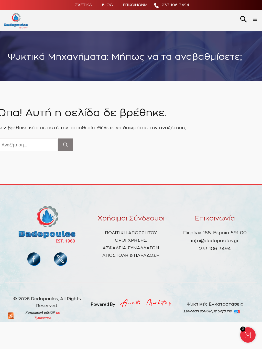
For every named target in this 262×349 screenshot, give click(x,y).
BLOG (107, 5)
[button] (248, 335)
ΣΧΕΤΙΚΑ (83, 5)
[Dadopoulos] (16, 20)
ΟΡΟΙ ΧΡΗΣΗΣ (131, 240)
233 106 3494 (175, 5)
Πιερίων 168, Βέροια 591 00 (215, 233)
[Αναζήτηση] (65, 144)
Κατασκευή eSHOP (40, 312)
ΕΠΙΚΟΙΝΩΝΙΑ (135, 5)
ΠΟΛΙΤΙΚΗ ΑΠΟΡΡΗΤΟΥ (131, 233)
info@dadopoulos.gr (215, 241)
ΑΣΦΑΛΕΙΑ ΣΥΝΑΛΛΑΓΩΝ (131, 248)
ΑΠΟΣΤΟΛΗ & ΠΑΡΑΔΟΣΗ (131, 255)
